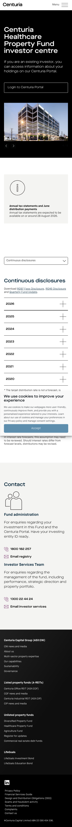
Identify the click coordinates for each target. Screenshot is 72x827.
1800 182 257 (20, 549)
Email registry (20, 556)
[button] (60, 5)
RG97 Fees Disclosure (30, 289)
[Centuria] (12, 5)
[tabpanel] (36, 362)
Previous (6, 146)
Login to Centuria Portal (25, 87)
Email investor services (28, 606)
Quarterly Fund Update (23, 292)
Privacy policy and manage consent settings (31, 421)
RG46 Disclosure (56, 289)
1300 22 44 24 (21, 599)
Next (13, 146)
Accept (36, 428)
